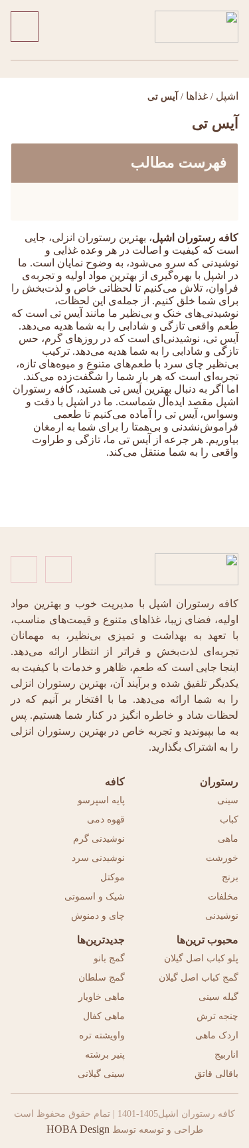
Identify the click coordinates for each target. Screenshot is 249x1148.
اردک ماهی (216, 1035)
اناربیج (226, 1055)
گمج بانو (109, 958)
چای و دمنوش (98, 916)
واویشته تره (102, 1035)
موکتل (112, 877)
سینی (227, 800)
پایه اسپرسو (101, 800)
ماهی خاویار (101, 997)
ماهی (228, 839)
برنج (230, 877)
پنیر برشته (105, 1055)
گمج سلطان (101, 978)
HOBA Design (78, 1129)
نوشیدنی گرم (99, 839)
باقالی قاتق (216, 1074)
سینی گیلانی (101, 1074)
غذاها (197, 96)
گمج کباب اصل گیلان (198, 978)
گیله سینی (218, 997)
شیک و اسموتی (94, 897)
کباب (229, 819)
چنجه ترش (217, 1016)
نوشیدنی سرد (98, 858)
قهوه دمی (106, 819)
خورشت (222, 858)
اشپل (227, 96)
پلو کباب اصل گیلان (201, 958)
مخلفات (223, 897)
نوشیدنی (221, 916)
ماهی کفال (104, 1016)
